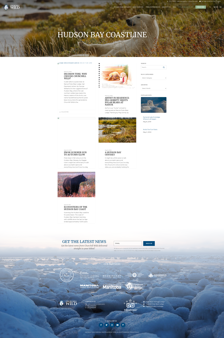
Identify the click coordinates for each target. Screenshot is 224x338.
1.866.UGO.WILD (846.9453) (96, 304)
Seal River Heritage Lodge (68, 174)
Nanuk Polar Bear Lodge (155, 304)
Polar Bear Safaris (66, 65)
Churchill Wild (64, 111)
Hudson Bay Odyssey (66, 120)
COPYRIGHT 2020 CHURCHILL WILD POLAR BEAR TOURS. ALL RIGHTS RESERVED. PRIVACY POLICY (112, 332)
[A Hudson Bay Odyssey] (117, 155)
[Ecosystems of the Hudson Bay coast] (76, 209)
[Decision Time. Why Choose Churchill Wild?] (76, 88)
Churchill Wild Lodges (108, 120)
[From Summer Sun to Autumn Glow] (76, 155)
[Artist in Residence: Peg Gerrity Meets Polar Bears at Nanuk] (117, 100)
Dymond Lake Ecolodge (154, 306)
